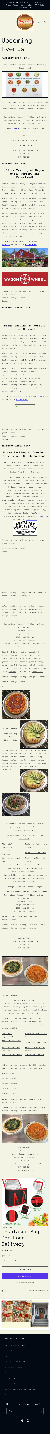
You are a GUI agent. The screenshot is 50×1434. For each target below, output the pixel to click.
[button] (5, 22)
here (15, 129)
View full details (36, 1291)
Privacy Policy (12, 1378)
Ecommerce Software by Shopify (34, 1432)
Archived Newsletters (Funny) (19, 1384)
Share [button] (7, 1291)
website (6, 244)
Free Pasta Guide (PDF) (16, 1362)
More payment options (25, 1282)
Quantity (6, 1256)
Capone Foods (15, 1432)
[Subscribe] (40, 1411)
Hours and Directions (15, 1345)
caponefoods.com (25, 1170)
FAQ (6, 1356)
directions (31, 244)
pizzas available (11, 1028)
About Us (9, 1351)
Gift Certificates (13, 1367)
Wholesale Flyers (13, 1395)
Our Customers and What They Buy (20, 1389)
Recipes (8, 1373)
